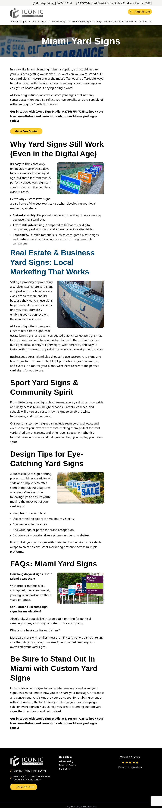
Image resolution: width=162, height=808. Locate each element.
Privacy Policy (66, 761)
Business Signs (18, 21)
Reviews (108, 21)
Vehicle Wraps (59, 21)
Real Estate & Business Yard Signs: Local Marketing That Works (52, 262)
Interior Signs (39, 21)
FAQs (99, 21)
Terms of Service (67, 765)
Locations (143, 21)
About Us (118, 21)
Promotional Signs (81, 21)
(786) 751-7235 (142, 11)
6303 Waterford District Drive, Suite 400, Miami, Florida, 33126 (115, 3)
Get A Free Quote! (26, 131)
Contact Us (130, 21)
